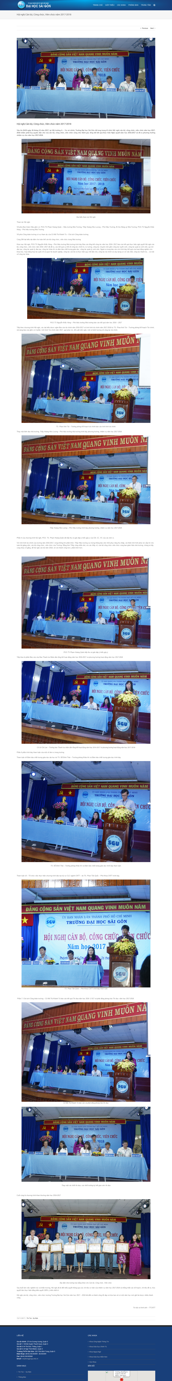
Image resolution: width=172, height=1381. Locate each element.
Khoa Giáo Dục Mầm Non (98, 1357)
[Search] (154, 5)
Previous (145, 28)
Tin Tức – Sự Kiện (24, 1372)
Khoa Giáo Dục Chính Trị (98, 1347)
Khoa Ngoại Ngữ (95, 1352)
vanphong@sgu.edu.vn (30, 1359)
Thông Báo (22, 1377)
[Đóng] (142, 1372)
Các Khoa (92, 1362)
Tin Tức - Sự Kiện (32, 1318)
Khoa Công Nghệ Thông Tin (99, 1342)
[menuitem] (99, 5)
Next (152, 28)
